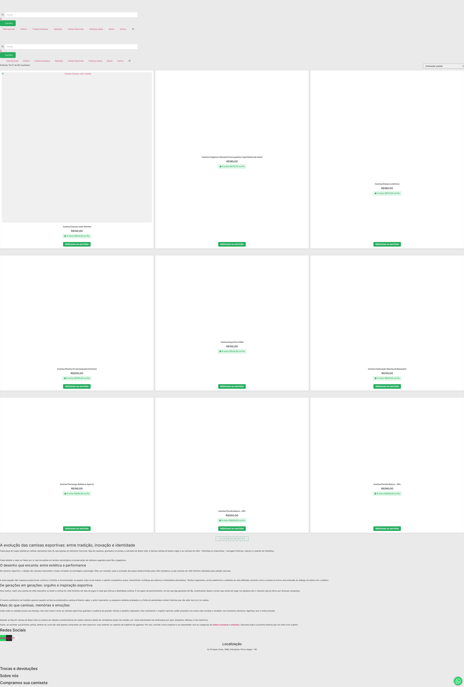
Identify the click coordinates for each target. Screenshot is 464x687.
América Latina (96, 29)
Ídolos (111, 29)
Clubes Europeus (40, 29)
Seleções (58, 29)
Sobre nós (9, 675)
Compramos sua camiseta (23, 682)
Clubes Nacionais (76, 29)
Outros (123, 29)
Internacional (9, 29)
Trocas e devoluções (19, 668)
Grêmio (23, 29)
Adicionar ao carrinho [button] (77, 244)
